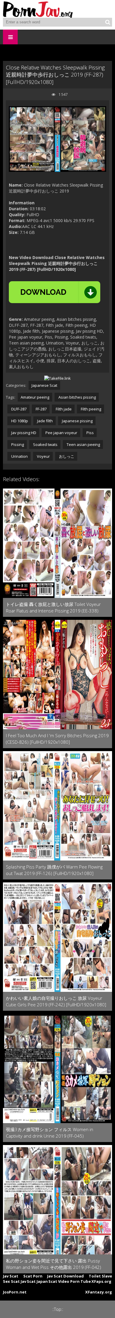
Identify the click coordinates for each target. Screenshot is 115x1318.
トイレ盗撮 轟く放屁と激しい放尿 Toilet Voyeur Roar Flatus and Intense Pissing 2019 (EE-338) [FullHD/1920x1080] (53, 607)
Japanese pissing (77, 420)
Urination (19, 456)
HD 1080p (19, 420)
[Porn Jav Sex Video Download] (38, 9)
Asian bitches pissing (77, 397)
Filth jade (63, 409)
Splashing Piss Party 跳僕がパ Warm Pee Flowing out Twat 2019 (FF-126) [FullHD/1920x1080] (54, 870)
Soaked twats (45, 444)
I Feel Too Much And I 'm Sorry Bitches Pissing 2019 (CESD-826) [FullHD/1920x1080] (57, 738)
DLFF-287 (18, 409)
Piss (90, 432)
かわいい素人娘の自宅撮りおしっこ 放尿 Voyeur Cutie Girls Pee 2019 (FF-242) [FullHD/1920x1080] (56, 1001)
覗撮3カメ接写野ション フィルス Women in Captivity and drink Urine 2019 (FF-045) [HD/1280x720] (49, 1132)
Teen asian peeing (83, 444)
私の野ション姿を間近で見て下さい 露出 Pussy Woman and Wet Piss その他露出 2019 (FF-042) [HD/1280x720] (53, 1264)
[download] (54, 292)
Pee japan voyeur (61, 432)
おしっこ (66, 456)
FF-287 (41, 409)
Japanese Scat (44, 385)
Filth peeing (90, 409)
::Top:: (57, 1309)
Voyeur (43, 456)
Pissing (17, 444)
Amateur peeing (35, 397)
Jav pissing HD (23, 432)
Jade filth (44, 420)
